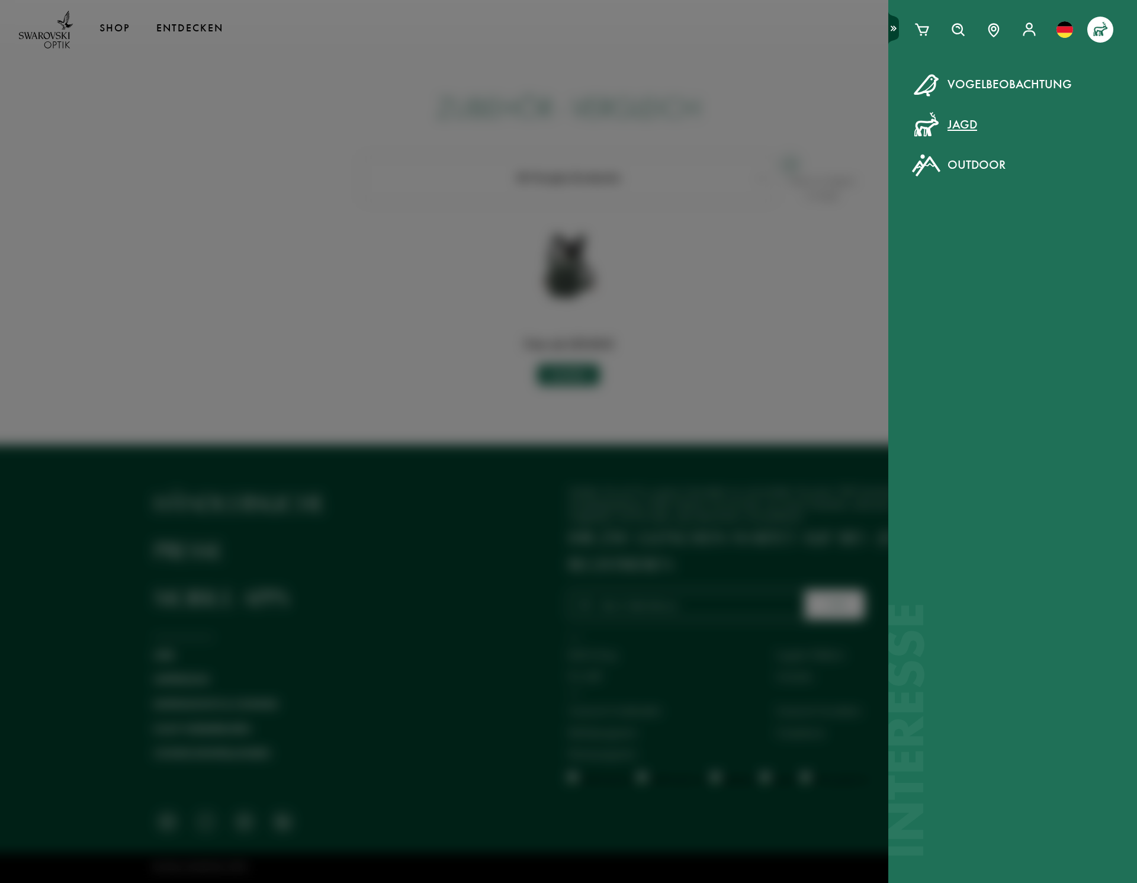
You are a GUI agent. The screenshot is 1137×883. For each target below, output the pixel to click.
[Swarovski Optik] (46, 30)
